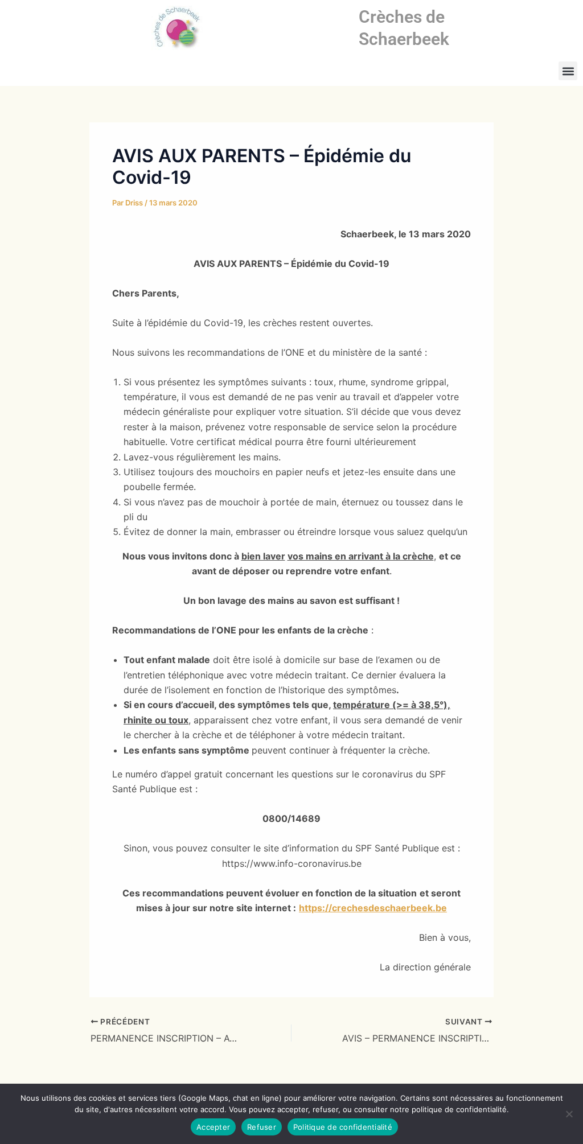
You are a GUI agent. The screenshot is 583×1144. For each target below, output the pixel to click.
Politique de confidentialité (342, 1126)
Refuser (261, 1126)
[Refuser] (568, 1114)
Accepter (213, 1126)
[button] (568, 70)
